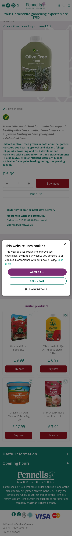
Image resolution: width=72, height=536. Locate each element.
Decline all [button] (37, 281)
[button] (36, 289)
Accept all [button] (37, 272)
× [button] (64, 244)
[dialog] (36, 268)
